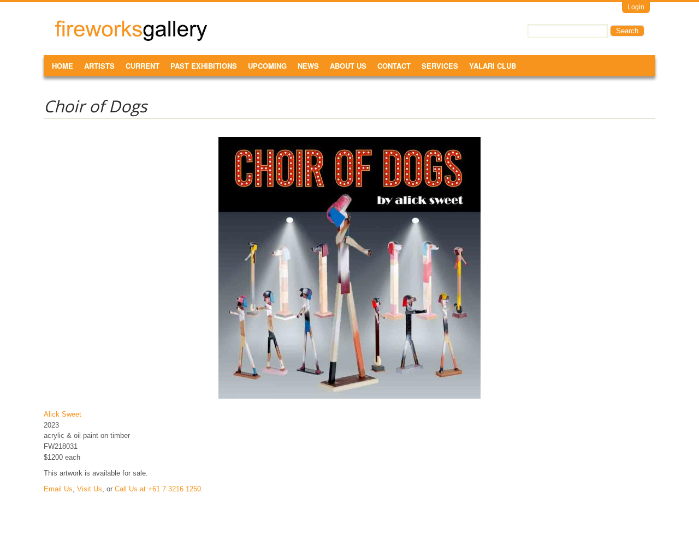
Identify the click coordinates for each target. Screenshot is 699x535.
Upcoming (267, 66)
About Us (348, 66)
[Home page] (131, 39)
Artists (99, 66)
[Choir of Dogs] (349, 398)
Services (440, 66)
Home (62, 66)
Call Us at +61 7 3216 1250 (158, 489)
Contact (394, 66)
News (308, 66)
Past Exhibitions (203, 66)
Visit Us (89, 489)
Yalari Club (492, 66)
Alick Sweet (62, 414)
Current (142, 66)
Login (635, 7)
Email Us (58, 489)
